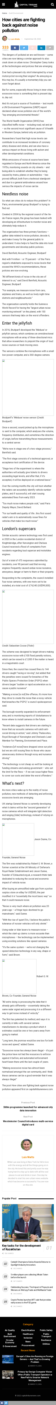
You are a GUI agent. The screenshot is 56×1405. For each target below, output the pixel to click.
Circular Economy (9, 1341)
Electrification (28, 1330)
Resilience (46, 1340)
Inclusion (28, 1338)
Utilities (46, 1344)
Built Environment (16, 13)
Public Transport (46, 1335)
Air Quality (10, 1330)
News (28, 1341)
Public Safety (46, 1330)
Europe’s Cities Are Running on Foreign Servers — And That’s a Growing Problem (34, 1359)
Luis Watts (15, 39)
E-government (10, 1346)
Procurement (28, 1345)
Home (4, 13)
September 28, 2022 (32, 39)
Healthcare (28, 1334)
